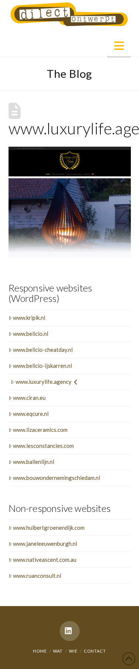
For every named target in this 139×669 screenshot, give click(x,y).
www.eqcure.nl (31, 413)
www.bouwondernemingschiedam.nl (56, 477)
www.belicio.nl (30, 333)
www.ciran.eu (29, 397)
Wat (58, 651)
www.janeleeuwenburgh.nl (45, 543)
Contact (95, 651)
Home (40, 651)
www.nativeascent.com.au (44, 559)
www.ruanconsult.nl (37, 575)
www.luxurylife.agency (44, 381)
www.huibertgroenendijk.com (49, 527)
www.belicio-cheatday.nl (43, 349)
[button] (119, 45)
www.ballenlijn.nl (33, 461)
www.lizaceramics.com (40, 429)
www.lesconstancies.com (43, 445)
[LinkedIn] (70, 631)
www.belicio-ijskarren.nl (42, 365)
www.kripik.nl (29, 317)
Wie (73, 651)
